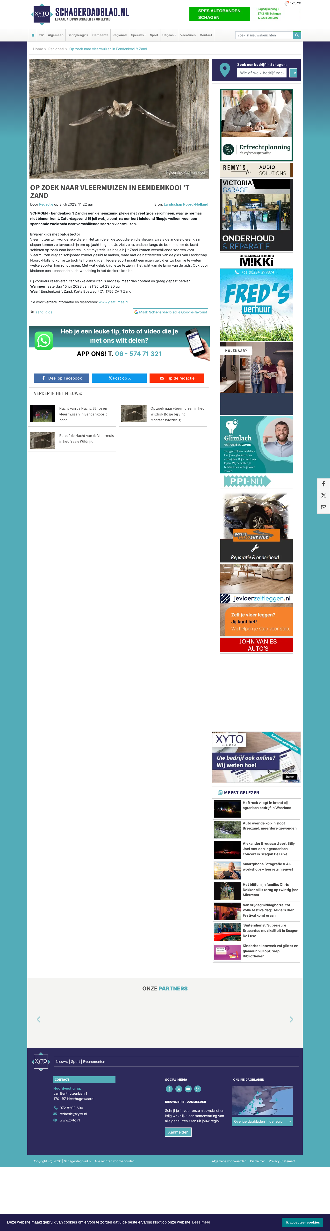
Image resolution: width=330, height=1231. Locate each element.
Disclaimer (257, 1161)
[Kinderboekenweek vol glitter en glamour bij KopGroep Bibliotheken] (227, 952)
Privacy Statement (282, 1161)
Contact (206, 35)
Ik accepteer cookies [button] (303, 1222)
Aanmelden (178, 1132)
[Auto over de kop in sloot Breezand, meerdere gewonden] (227, 830)
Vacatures (188, 35)
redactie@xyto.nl (73, 1114)
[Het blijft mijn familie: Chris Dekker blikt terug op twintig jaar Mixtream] (227, 891)
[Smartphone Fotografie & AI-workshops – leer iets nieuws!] (227, 870)
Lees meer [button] (201, 1222)
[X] (179, 1089)
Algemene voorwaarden (229, 1161)
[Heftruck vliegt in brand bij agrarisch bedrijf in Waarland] (227, 809)
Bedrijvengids (78, 35)
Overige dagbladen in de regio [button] (258, 1122)
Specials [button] (137, 35)
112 (41, 35)
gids (48, 312)
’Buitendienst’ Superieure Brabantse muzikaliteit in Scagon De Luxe (270, 930)
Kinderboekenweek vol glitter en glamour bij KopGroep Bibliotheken (270, 951)
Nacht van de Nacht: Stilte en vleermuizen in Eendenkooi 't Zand (83, 414)
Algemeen (56, 35)
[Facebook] (169, 1089)
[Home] (33, 35)
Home (38, 49)
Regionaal (120, 35)
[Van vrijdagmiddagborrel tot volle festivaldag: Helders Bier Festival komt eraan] (227, 911)
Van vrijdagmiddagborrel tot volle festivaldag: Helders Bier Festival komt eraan (268, 910)
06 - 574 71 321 (138, 353)
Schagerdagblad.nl (92, 12)
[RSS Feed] (198, 1089)
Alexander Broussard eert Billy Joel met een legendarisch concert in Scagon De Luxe (269, 848)
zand (39, 312)
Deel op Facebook (65, 378)
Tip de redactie (180, 378)
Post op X (122, 378)
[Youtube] (188, 1089)
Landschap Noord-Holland (186, 204)
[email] (323, 507)
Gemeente (100, 35)
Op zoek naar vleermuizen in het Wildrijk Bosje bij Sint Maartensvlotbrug (177, 414)
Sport (154, 35)
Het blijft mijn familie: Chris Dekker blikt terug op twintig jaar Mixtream (270, 889)
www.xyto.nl (70, 1120)
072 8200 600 (71, 1108)
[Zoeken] (297, 35)
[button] (33, 1020)
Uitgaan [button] (168, 35)
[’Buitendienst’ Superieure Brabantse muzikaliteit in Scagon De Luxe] (227, 932)
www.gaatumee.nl (113, 302)
